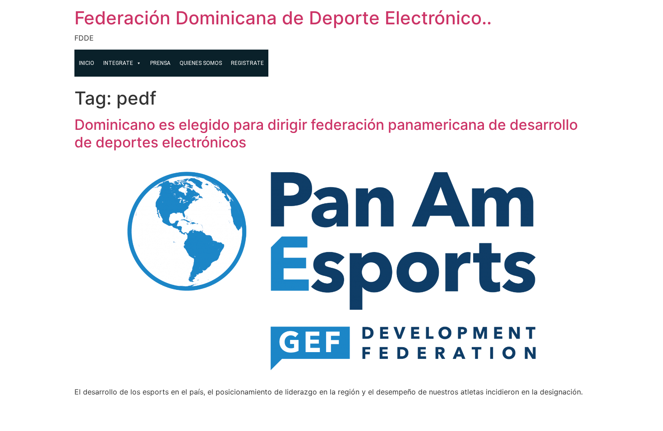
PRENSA (160, 63)
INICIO (86, 63)
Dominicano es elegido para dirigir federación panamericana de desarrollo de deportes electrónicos (326, 133)
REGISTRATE (247, 63)
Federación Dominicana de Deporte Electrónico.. (283, 18)
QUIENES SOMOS (201, 63)
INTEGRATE (118, 63)
